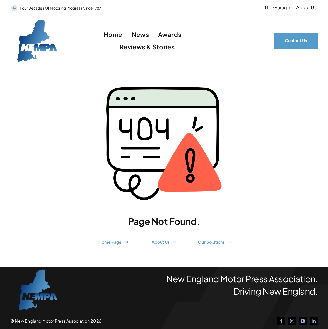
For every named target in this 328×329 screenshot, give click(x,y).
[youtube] (303, 321)
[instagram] (292, 321)
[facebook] (281, 321)
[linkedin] (314, 321)
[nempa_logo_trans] (34, 21)
